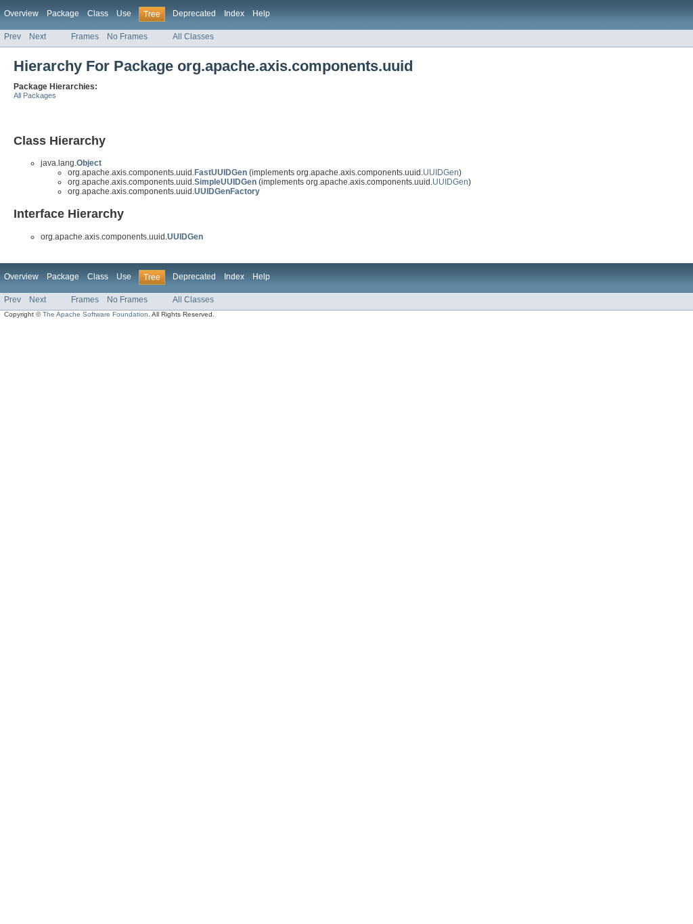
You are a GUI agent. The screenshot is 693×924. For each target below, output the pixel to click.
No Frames (127, 36)
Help (261, 13)
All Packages (35, 95)
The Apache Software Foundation (95, 314)
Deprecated (194, 13)
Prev (12, 36)
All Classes (193, 36)
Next (37, 36)
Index (234, 13)
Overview (21, 13)
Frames (85, 36)
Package (63, 13)
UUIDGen (441, 172)
